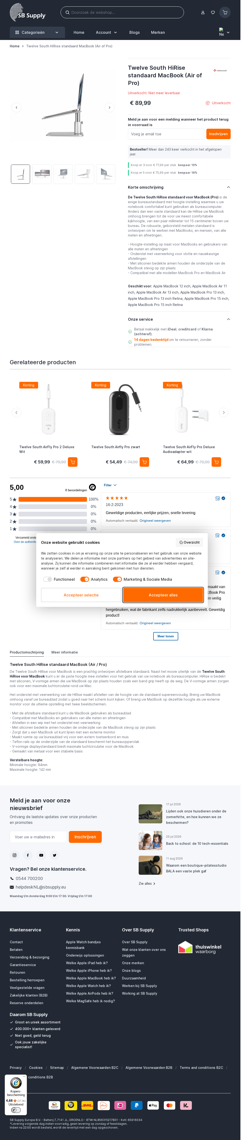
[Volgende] (110, 107)
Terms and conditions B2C (201, 1068)
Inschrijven (85, 836)
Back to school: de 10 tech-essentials (197, 843)
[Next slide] (224, 412)
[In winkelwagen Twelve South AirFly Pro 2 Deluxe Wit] (72, 462)
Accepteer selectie (81, 595)
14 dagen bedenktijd (151, 340)
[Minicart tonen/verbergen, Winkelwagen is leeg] (225, 12)
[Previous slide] (16, 412)
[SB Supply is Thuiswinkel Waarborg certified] (204, 947)
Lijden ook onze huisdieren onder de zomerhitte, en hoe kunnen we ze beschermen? (196, 817)
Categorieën (33, 32)
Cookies (36, 1068)
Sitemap (57, 1068)
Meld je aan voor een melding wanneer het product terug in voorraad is (178, 122)
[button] (220, 70)
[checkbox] (58, 579)
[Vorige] (15, 107)
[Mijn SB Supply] (203, 12)
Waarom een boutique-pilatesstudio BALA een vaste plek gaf (196, 868)
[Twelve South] (220, 70)
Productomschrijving (27, 652)
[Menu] (24, 1077)
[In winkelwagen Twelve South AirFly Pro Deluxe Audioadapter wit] (216, 462)
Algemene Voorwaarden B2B (149, 1068)
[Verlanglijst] (213, 12)
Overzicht (192, 542)
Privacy (16, 1068)
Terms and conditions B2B (31, 1077)
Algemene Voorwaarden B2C (94, 1068)
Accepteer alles (163, 595)
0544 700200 (29, 878)
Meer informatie (64, 652)
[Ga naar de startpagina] (28, 12)
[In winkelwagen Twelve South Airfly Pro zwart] (144, 462)
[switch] (16, 1110)
